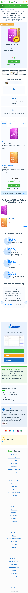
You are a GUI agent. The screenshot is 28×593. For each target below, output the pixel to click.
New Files (14, 584)
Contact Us (14, 501)
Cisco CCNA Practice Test (14, 503)
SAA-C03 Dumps (14, 475)
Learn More (8, 355)
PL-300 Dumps (14, 532)
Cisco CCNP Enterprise (14, 515)
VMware (16, 5)
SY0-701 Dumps (14, 495)
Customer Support (5, 441)
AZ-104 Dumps (14, 483)
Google (3, 5)
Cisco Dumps (14, 579)
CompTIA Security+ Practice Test (14, 457)
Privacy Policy (14, 512)
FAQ (14, 489)
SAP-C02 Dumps (14, 506)
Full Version (8, 360)
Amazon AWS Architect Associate (14, 527)
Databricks (22, 5)
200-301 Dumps (14, 472)
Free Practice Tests (14, 558)
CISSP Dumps (14, 564)
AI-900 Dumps (14, 486)
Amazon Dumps (14, 587)
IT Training (14, 547)
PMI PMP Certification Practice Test (14, 538)
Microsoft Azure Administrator (14, 492)
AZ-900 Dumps (14, 541)
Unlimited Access (14, 466)
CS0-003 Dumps (14, 555)
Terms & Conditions (14, 524)
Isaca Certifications (9, 9)
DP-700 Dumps (14, 498)
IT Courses (14, 535)
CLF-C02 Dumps (14, 460)
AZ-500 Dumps (14, 463)
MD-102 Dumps (14, 553)
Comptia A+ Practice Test (14, 480)
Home (2, 9)
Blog (14, 477)
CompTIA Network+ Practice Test (14, 469)
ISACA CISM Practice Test (14, 561)
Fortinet (9, 5)
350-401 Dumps (14, 544)
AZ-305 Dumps (14, 509)
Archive (14, 581)
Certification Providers (14, 454)
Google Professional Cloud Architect (14, 550)
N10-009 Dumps (14, 529)
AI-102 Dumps (14, 521)
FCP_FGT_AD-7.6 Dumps (14, 567)
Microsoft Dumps (14, 573)
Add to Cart (25, 214)
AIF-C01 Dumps (14, 518)
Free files (14, 570)
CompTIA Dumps (14, 576)
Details (24, 193)
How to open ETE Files (14, 330)
